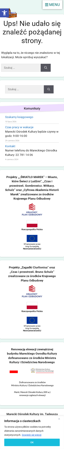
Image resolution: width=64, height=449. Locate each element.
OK (32, 442)
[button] (4, 12)
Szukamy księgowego (19, 117)
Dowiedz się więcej (31, 435)
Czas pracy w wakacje (19, 127)
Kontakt (10, 146)
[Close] (60, 419)
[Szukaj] (46, 68)
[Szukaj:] (21, 67)
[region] (32, 432)
